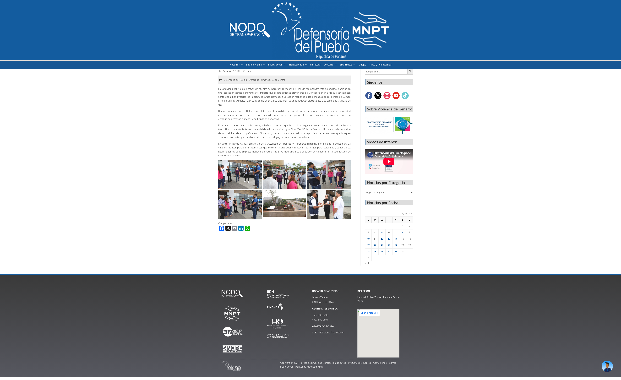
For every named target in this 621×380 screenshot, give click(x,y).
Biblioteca (315, 64)
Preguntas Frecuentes (359, 362)
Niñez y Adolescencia (380, 64)
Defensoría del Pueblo (235, 79)
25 (375, 251)
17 (368, 245)
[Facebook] (368, 95)
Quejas (362, 64)
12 (382, 238)
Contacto (328, 64)
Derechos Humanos (259, 79)
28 (395, 251)
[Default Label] (396, 95)
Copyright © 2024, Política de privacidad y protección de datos (313, 362)
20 (389, 245)
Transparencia (296, 64)
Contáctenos (380, 362)
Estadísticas (346, 64)
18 (375, 245)
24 (368, 251)
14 (395, 238)
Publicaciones (275, 64)
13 (389, 238)
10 (368, 238)
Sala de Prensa (254, 64)
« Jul (367, 263)
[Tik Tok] (405, 95)
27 (389, 251)
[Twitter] (377, 95)
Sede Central (278, 79)
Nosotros (235, 64)
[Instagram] (387, 95)
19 (382, 245)
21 (395, 245)
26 (382, 251)
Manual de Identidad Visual (309, 366)
